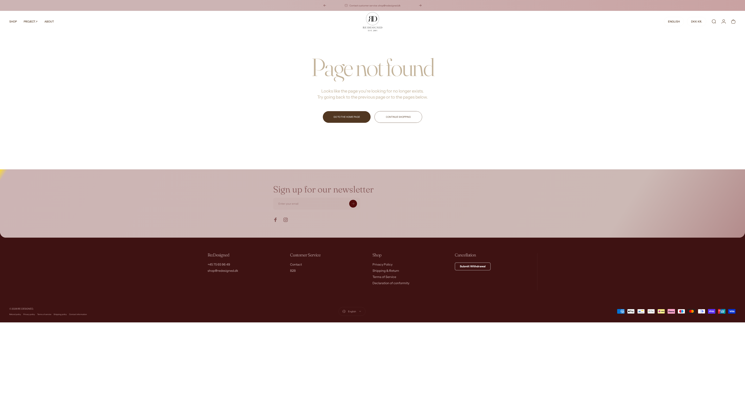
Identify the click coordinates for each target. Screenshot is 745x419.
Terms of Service (384, 277)
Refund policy (15, 314)
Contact (296, 264)
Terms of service (44, 314)
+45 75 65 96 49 (219, 264)
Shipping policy (60, 314)
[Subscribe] (353, 204)
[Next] (420, 5)
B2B (293, 271)
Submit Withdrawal (473, 266)
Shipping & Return (385, 271)
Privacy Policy (382, 264)
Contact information (78, 314)
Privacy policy (29, 314)
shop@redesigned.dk (223, 271)
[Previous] (325, 5)
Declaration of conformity (390, 283)
